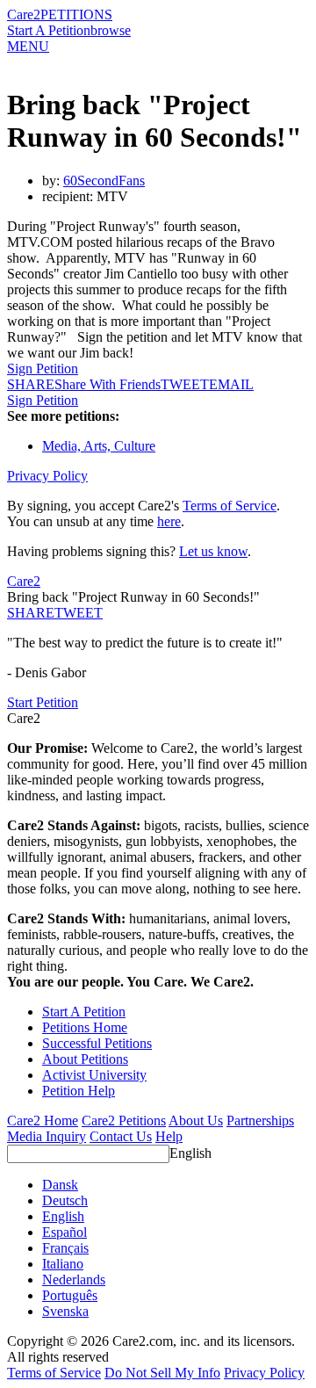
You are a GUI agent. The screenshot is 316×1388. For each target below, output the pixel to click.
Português (69, 1295)
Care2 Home (42, 1120)
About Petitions (85, 1059)
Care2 (23, 14)
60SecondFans (104, 180)
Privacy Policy (47, 475)
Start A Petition (48, 30)
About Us (196, 1120)
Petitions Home (84, 1027)
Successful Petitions (97, 1043)
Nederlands (73, 1279)
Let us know (213, 551)
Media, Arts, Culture (98, 445)
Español (64, 1232)
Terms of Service (229, 505)
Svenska (65, 1311)
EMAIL (231, 384)
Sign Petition (42, 368)
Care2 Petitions (124, 1120)
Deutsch (65, 1200)
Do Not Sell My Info (162, 1372)
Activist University (94, 1074)
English (190, 1153)
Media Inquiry (46, 1136)
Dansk (60, 1184)
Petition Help (78, 1090)
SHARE (30, 612)
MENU (28, 46)
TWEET (185, 384)
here (169, 521)
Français (65, 1247)
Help (169, 1136)
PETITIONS (76, 14)
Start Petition (42, 702)
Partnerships (260, 1120)
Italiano (62, 1263)
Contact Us (121, 1136)
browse (110, 30)
